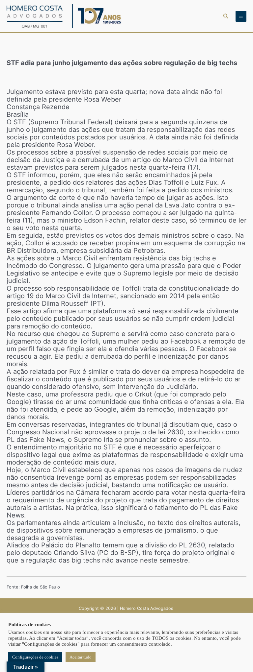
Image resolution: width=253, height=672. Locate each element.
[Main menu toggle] (241, 16)
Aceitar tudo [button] (81, 657)
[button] (226, 16)
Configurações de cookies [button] (35, 657)
